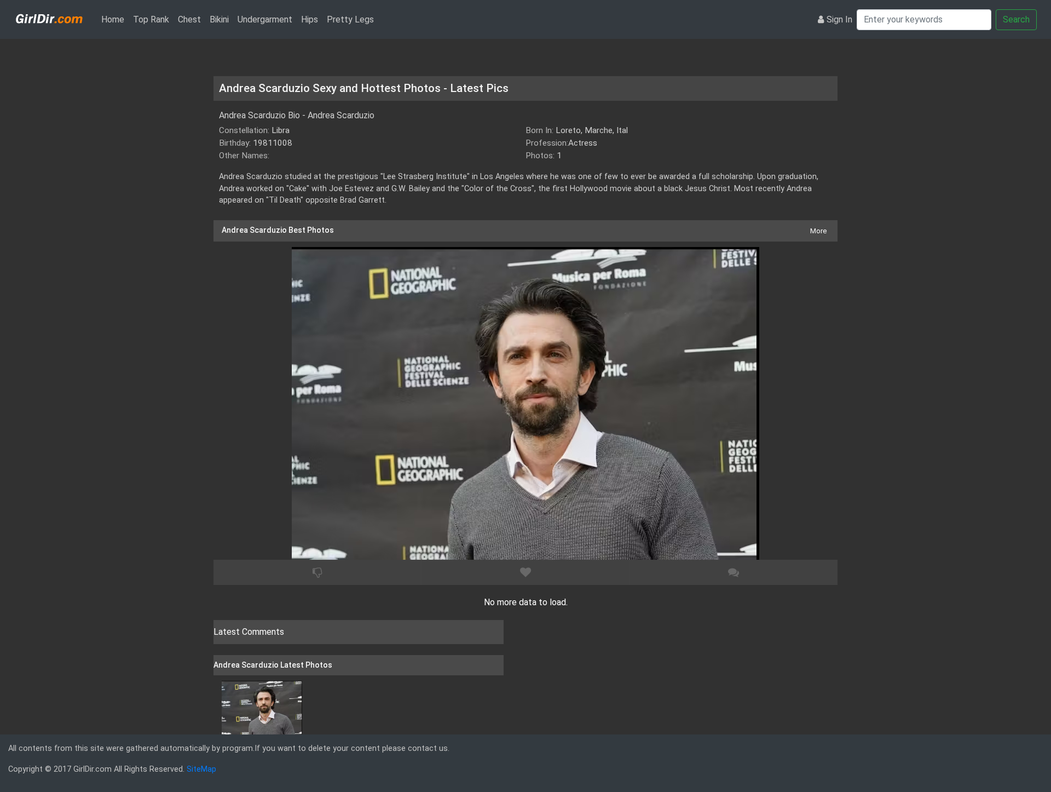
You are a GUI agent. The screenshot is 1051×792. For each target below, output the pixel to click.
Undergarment (265, 19)
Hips (309, 19)
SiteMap (201, 769)
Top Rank (151, 19)
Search (1016, 19)
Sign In (839, 19)
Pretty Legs (350, 19)
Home (115, 19)
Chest (189, 19)
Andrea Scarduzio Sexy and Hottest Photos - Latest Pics (364, 88)
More (818, 231)
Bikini (219, 19)
